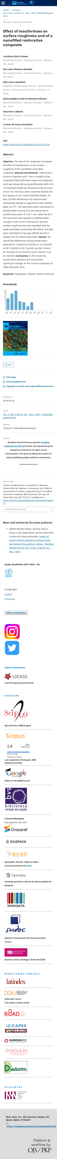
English (8, 594)
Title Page (11, 377)
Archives (16, 10)
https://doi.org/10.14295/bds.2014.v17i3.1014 (26, 144)
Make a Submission (16, 612)
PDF (9, 365)
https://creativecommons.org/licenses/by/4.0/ (31, 1126)
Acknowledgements (16, 381)
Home (6, 10)
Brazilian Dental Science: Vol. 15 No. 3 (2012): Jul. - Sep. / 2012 (31, 548)
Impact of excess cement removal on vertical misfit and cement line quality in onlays (29, 540)
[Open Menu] (3, 3)
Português (10, 599)
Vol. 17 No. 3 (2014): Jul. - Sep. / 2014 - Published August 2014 (28, 14)
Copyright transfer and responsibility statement (30, 386)
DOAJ (28, 865)
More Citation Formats (15, 509)
